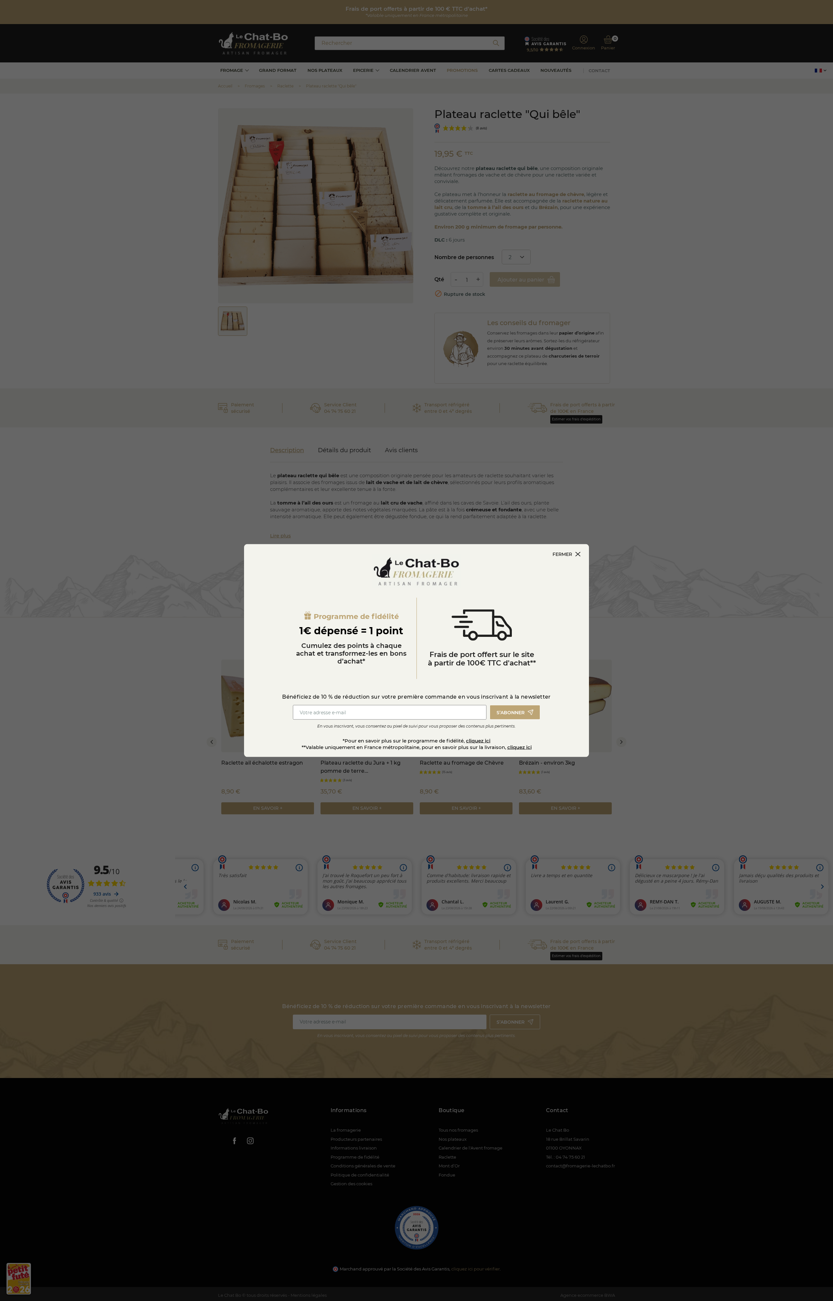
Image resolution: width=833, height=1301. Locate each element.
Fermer (562, 554)
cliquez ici (478, 741)
